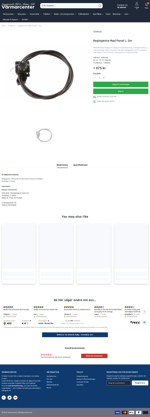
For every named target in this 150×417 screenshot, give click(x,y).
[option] (44, 73)
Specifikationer (80, 165)
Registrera (140, 383)
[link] (18, 275)
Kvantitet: (97, 74)
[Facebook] (4, 398)
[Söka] (71, 5)
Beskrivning (62, 165)
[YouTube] (15, 398)
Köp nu (120, 91)
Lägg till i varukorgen (120, 84)
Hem (3, 26)
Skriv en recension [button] (94, 356)
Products (11, 26)
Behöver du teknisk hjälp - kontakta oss (75, 335)
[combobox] (68, 5)
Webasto (104, 57)
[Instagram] (9, 398)
